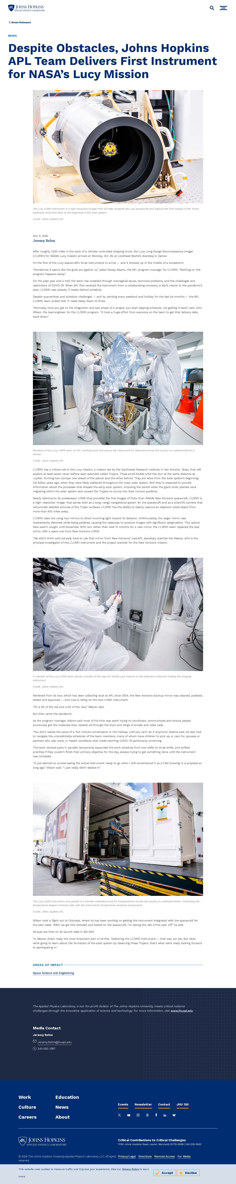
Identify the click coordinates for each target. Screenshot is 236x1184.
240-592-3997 (47, 1048)
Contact (164, 1104)
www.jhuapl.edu (182, 1010)
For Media (184, 1156)
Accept (167, 1173)
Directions (145, 1156)
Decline (191, 1173)
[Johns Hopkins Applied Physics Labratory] (42, 1152)
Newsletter (143, 1104)
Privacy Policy (130, 1169)
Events (123, 1104)
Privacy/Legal (127, 1156)
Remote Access (164, 1156)
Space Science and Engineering (53, 973)
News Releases (21, 22)
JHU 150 (183, 1104)
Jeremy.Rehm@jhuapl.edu (55, 1042)
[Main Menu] (224, 8)
